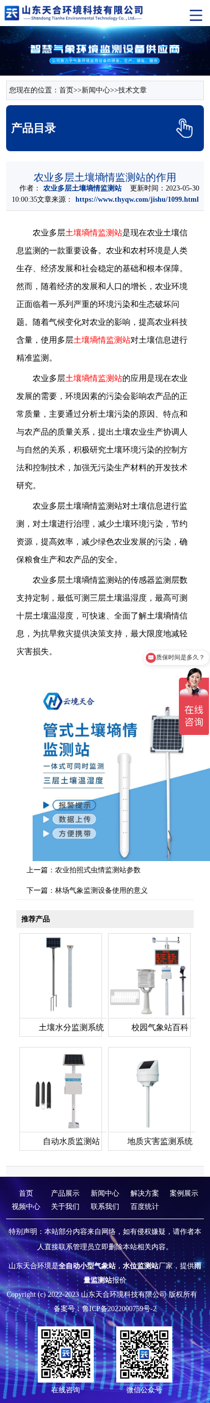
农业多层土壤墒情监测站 (82, 188)
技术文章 (132, 90)
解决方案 (144, 1193)
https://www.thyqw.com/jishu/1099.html (137, 199)
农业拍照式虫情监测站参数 (98, 870)
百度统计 (144, 1206)
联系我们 (105, 1206)
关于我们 (65, 1206)
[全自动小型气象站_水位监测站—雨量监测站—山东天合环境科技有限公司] (74, 12)
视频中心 (26, 1206)
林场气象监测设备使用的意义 (101, 890)
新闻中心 (96, 90)
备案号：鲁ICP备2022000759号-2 (105, 1309)
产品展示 (65, 1193)
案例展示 (184, 1193)
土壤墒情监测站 (93, 232)
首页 (66, 90)
